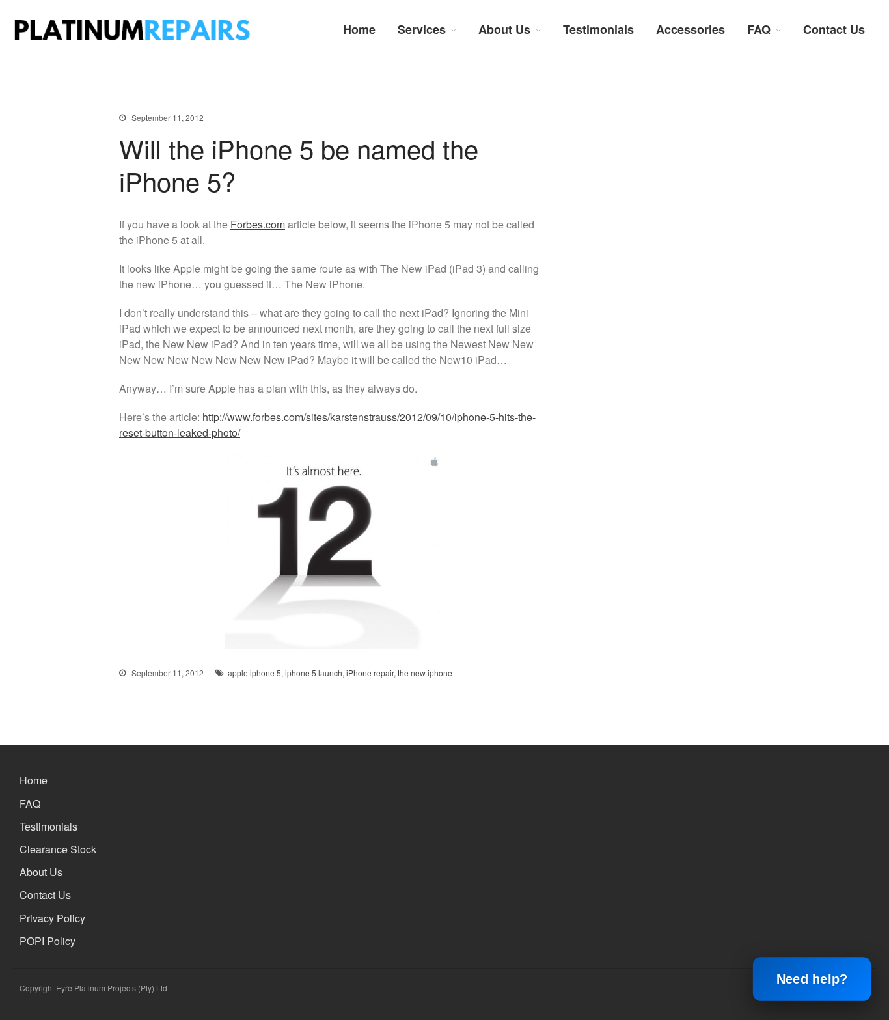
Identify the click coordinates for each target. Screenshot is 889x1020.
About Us (504, 29)
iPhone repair (370, 672)
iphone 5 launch (313, 672)
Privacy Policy (52, 918)
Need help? (811, 979)
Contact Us (834, 29)
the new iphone (425, 672)
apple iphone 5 (254, 672)
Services (422, 29)
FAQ (759, 29)
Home (359, 29)
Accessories (690, 29)
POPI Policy (47, 940)
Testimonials (598, 29)
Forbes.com (257, 224)
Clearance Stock (58, 849)
